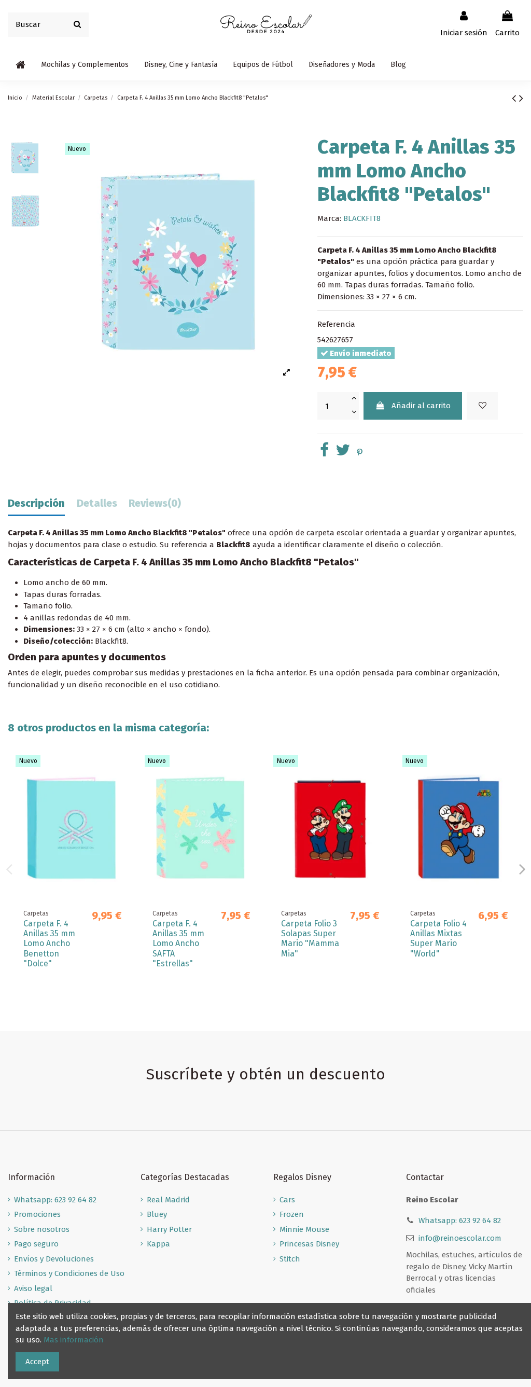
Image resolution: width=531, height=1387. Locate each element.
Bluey (157, 1214)
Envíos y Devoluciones (54, 1259)
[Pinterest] (359, 452)
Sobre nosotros (41, 1229)
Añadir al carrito (421, 405)
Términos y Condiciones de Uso (69, 1273)
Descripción (36, 503)
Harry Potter (169, 1229)
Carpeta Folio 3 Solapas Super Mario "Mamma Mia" (310, 939)
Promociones (37, 1214)
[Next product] (521, 98)
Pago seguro (36, 1244)
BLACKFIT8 (362, 218)
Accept (37, 1361)
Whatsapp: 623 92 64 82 (55, 1199)
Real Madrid (168, 1199)
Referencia (336, 324)
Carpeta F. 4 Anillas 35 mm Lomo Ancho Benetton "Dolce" (49, 943)
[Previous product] (515, 98)
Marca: (329, 218)
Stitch (290, 1259)
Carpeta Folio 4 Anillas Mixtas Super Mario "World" (438, 939)
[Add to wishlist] (482, 406)
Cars (287, 1199)
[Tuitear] (343, 452)
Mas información (74, 1339)
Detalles (97, 503)
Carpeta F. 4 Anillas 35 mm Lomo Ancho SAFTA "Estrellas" (178, 943)
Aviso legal (33, 1288)
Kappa (158, 1244)
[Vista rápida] (121, 790)
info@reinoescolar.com (459, 1238)
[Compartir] (324, 452)
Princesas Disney (309, 1244)
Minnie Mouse (304, 1229)
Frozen (292, 1214)
